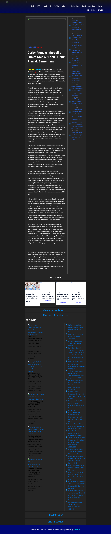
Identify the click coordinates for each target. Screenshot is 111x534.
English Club (75, 6)
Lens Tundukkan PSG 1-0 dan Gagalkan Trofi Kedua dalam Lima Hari (78, 296)
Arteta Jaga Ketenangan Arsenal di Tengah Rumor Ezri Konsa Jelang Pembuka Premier (32, 297)
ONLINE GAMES (55, 521)
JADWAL (56, 6)
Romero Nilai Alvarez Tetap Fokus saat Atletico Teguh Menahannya (48, 295)
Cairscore (77, 530)
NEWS (38, 6)
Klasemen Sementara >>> (55, 315)
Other (100, 6)
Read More (32, 304)
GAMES (100, 10)
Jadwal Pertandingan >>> (55, 310)
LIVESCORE (47, 6)
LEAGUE (64, 6)
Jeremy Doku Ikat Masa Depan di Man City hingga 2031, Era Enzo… (34, 375)
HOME (32, 6)
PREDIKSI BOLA (55, 515)
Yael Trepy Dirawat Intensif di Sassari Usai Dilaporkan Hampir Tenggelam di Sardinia (63, 296)
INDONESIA (91, 10)
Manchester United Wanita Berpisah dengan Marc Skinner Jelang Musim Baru (35, 438)
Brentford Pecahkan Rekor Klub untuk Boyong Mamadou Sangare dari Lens (34, 471)
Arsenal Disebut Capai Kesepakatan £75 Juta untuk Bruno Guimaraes (35, 403)
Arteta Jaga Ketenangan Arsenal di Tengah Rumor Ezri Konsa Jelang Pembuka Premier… (34, 340)
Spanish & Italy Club (88, 6)
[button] (39, 6)
